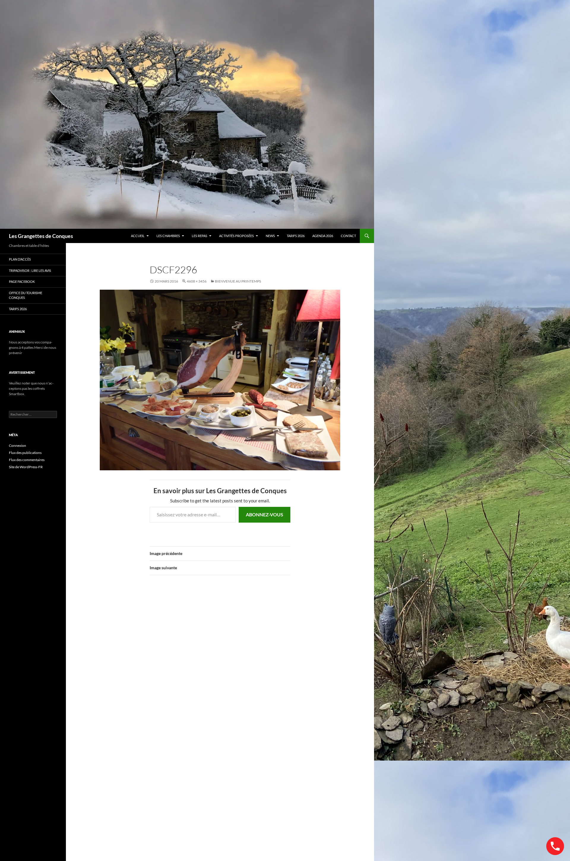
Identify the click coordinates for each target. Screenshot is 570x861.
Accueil (138, 236)
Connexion (17, 445)
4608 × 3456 (197, 281)
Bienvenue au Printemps (238, 281)
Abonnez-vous (264, 514)
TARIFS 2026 (296, 236)
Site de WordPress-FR (26, 467)
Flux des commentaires (27, 460)
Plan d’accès (20, 259)
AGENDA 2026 (322, 236)
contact (348, 236)
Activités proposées (236, 236)
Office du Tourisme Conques (25, 295)
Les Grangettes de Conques (41, 236)
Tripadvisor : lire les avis (30, 270)
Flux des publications (25, 452)
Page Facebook (22, 281)
